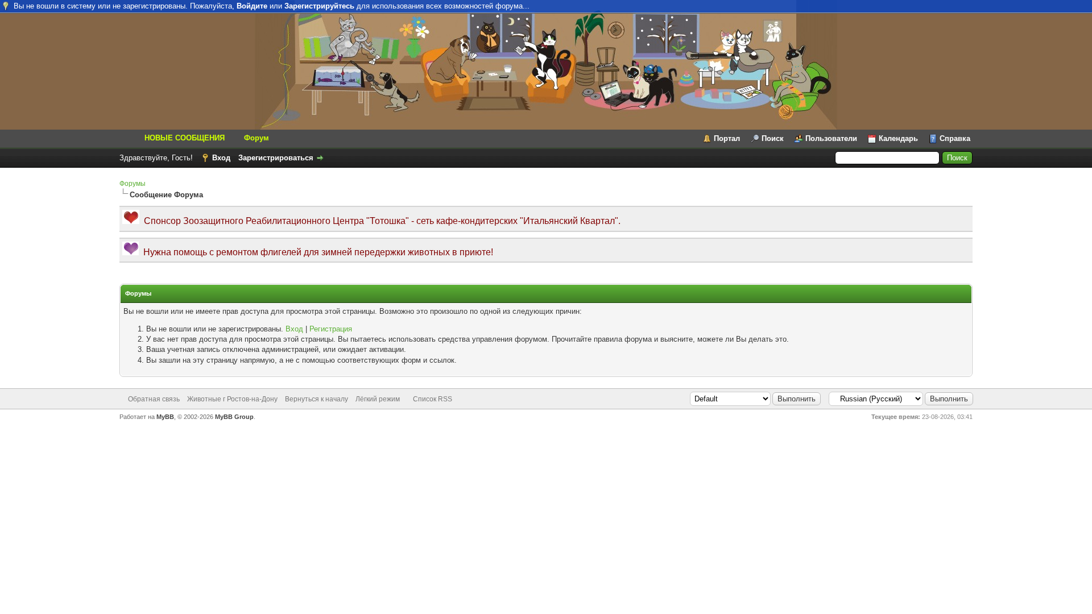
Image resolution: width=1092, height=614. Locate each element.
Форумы (132, 184)
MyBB (165, 416)
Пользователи (831, 138)
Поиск (773, 138)
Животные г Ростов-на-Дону (232, 399)
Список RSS (432, 399)
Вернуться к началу (316, 399)
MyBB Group (234, 416)
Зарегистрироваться (275, 158)
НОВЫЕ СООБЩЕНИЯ (184, 138)
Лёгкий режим (377, 399)
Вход (221, 158)
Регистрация (330, 329)
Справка (955, 138)
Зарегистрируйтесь (319, 6)
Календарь (898, 138)
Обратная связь (154, 399)
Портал (727, 138)
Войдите (252, 6)
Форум (256, 138)
